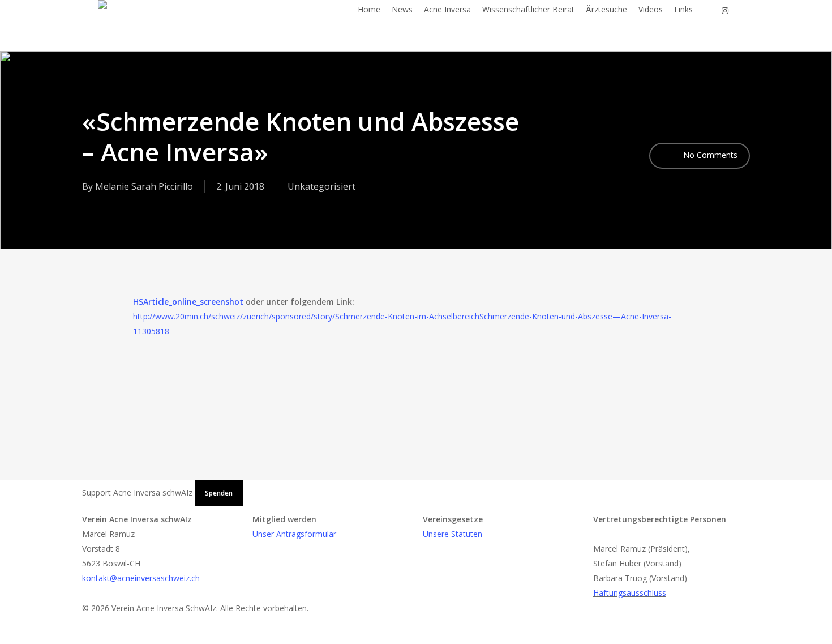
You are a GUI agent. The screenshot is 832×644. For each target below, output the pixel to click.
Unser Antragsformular (294, 533)
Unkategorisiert (321, 186)
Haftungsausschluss (629, 592)
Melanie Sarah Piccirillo (144, 186)
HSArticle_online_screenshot (188, 301)
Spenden (219, 493)
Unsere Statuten (452, 533)
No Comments (709, 155)
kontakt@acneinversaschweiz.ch (141, 578)
